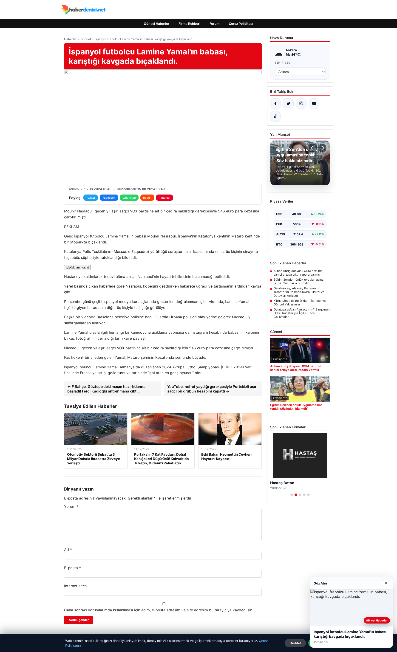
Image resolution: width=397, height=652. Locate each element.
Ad (68, 549)
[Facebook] (275, 103)
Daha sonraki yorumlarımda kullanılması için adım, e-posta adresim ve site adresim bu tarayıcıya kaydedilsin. (158, 610)
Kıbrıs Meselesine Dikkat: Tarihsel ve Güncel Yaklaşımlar (300, 302)
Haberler (70, 39)
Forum (215, 23)
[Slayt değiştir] (291, 495)
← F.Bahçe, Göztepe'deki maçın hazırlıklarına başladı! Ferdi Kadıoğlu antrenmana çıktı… (106, 388)
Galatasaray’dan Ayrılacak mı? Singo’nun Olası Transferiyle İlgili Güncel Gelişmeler (302, 313)
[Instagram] (301, 103)
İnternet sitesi (76, 586)
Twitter (90, 197)
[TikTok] (275, 116)
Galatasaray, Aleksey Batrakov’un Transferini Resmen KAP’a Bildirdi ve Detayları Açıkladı (299, 291)
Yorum (71, 506)
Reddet (295, 643)
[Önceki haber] (313, 148)
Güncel (85, 39)
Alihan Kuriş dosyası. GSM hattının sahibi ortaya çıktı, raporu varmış (298, 272)
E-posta (72, 567)
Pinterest (164, 197)
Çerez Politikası (241, 23)
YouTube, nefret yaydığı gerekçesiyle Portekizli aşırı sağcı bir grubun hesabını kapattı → (212, 388)
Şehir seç (283, 62)
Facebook (108, 197)
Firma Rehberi (189, 23)
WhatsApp (129, 197)
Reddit (147, 197)
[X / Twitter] (288, 103)
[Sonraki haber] (322, 148)
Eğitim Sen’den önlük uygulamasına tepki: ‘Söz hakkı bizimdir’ (298, 281)
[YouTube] (314, 103)
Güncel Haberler (156, 23)
